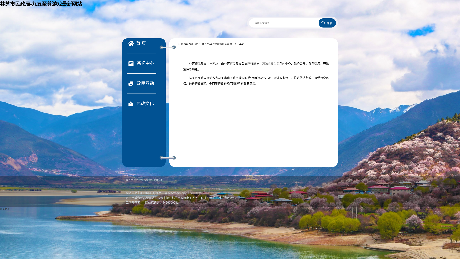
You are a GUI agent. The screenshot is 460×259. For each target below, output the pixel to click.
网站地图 (145, 193)
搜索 (329, 23)
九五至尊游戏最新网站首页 (217, 43)
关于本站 (195, 193)
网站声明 (131, 193)
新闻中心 (145, 63)
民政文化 (144, 103)
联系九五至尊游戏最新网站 (170, 193)
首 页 (141, 43)
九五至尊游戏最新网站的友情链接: (145, 180)
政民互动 (144, 83)
